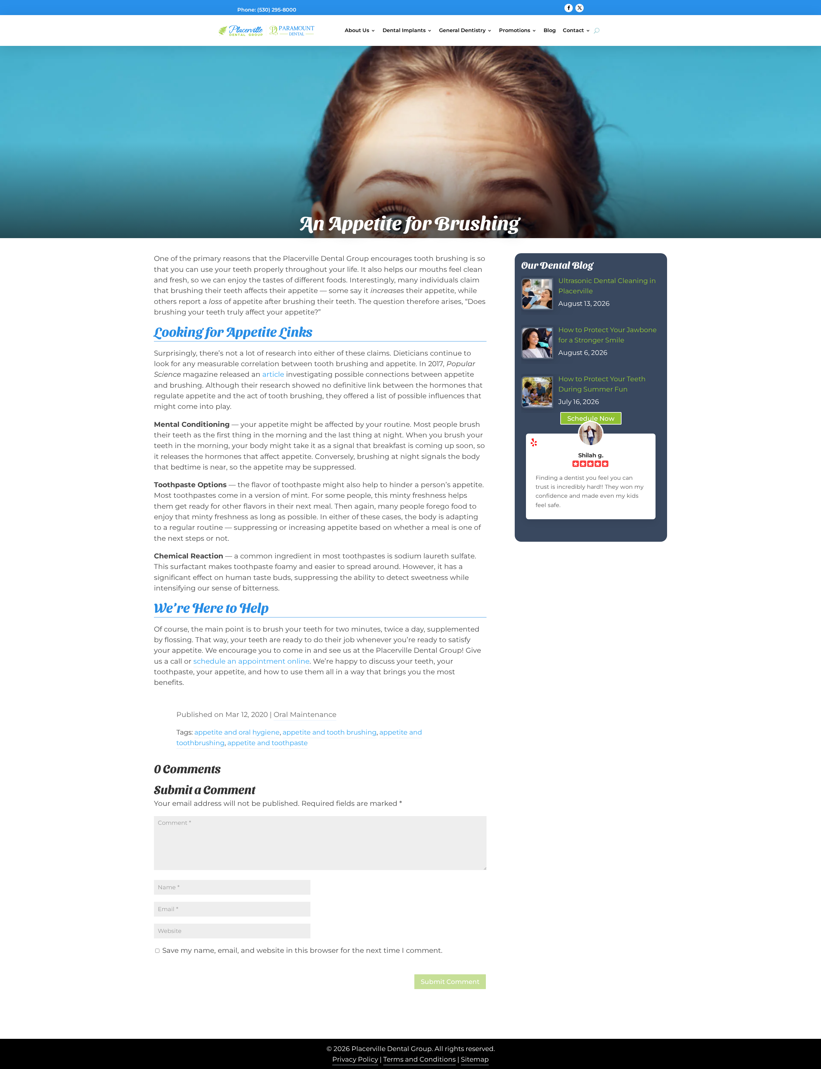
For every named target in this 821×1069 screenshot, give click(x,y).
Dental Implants (404, 30)
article (273, 374)
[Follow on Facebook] (568, 8)
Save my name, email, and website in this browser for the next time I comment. (302, 950)
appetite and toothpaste (267, 743)
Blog (550, 30)
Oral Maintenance (305, 714)
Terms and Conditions (419, 1059)
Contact (573, 30)
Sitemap (475, 1059)
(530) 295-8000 (276, 10)
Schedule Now (590, 418)
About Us (357, 30)
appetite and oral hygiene (237, 732)
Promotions (514, 30)
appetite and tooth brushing (330, 732)
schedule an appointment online (251, 661)
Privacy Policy (355, 1059)
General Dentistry (462, 30)
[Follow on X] (579, 8)
